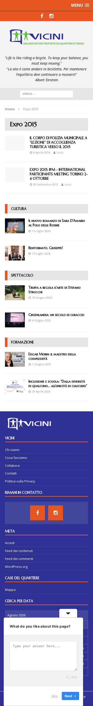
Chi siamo (12, 449)
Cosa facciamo (16, 457)
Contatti (11, 473)
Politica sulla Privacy (20, 481)
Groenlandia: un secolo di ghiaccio (56, 315)
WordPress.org (16, 566)
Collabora (12, 465)
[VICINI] (46, 38)
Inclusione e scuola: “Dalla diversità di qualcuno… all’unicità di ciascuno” (58, 383)
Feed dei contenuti (19, 551)
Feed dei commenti (19, 558)
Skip (54, 696)
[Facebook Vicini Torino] (41, 16)
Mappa (10, 589)
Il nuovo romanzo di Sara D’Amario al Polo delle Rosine (57, 222)
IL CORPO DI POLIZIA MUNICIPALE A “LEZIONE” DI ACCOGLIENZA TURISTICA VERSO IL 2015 (58, 142)
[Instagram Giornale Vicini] (51, 16)
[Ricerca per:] (46, 93)
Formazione (22, 342)
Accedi (10, 543)
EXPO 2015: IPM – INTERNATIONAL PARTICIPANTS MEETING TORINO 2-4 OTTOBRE (59, 174)
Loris (60, 152)
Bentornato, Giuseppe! (46, 248)
